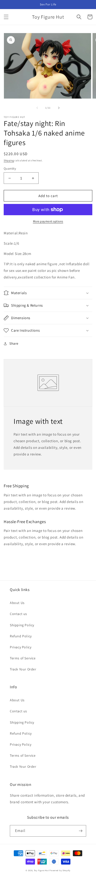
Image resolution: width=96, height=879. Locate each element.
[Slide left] (37, 107)
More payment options (48, 221)
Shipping (9, 160)
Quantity (10, 168)
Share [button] (13, 343)
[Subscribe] (80, 831)
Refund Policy (21, 636)
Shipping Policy (22, 625)
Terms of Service (23, 658)
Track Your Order (23, 669)
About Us (17, 603)
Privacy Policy (20, 647)
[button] (6, 17)
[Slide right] (58, 107)
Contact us (18, 614)
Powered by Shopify (59, 870)
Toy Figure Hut (41, 870)
